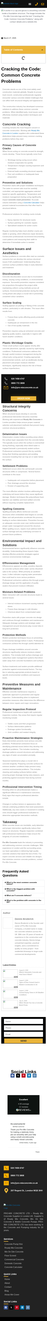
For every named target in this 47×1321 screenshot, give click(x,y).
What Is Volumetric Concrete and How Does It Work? (30, 973)
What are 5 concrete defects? (19, 895)
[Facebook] (17, 958)
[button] (30, 4)
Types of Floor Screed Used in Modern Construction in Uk (29, 984)
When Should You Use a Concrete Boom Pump (30, 1004)
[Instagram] (22, 958)
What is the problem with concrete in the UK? (24, 901)
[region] (23, 1133)
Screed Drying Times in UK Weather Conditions (31, 994)
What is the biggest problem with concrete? (21, 890)
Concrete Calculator (31, 203)
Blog (16, 977)
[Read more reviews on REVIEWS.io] (23, 1110)
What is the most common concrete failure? (22, 883)
